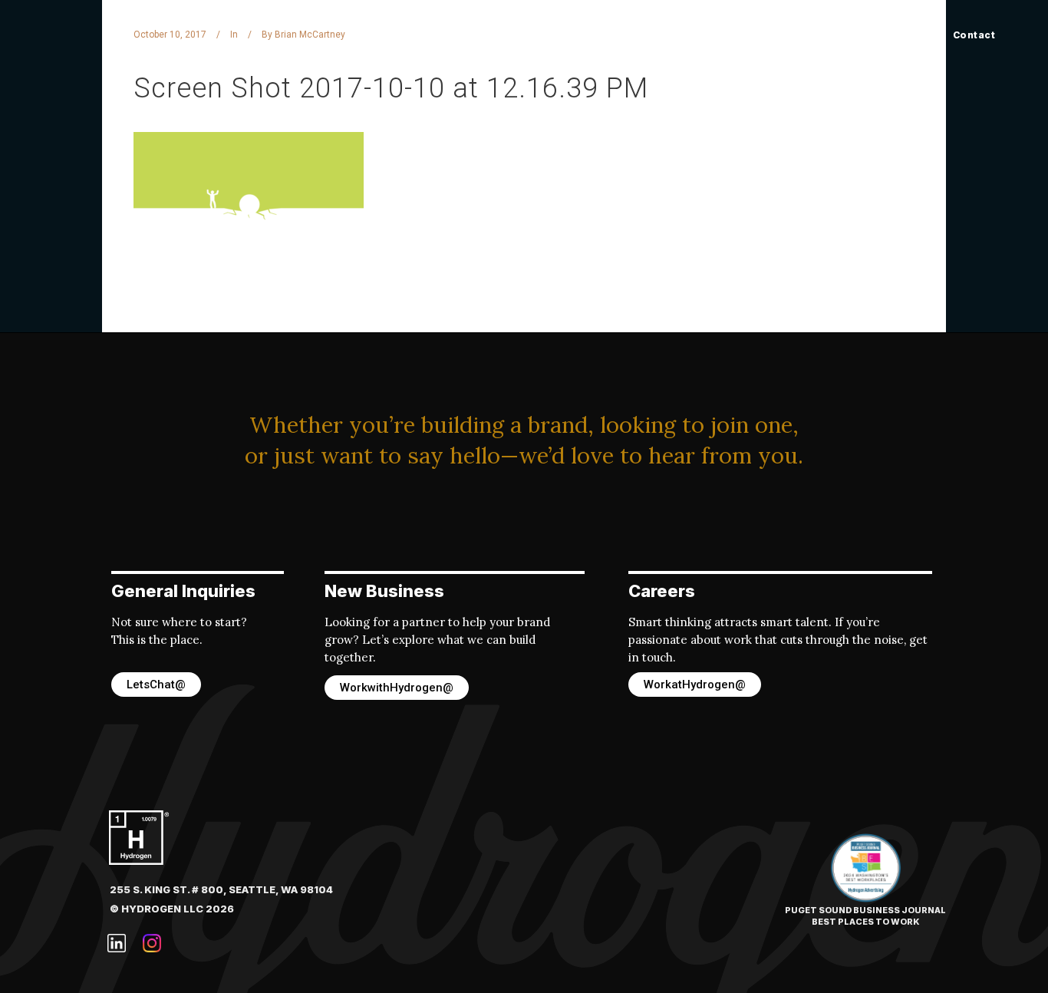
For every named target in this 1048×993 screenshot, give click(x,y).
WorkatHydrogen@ (695, 684)
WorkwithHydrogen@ (396, 687)
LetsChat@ (156, 684)
